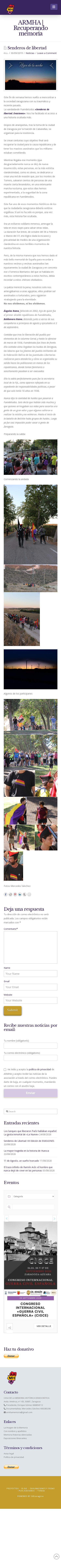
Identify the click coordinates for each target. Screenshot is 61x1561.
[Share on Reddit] (10, 894)
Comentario (11, 928)
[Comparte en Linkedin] (20, 894)
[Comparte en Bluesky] (25, 894)
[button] (53, 7)
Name (7, 967)
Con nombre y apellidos (15, 1431)
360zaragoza (37, 1496)
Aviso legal (9, 1453)
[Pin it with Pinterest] (15, 894)
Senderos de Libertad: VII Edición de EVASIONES (29, 1140)
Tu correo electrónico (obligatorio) (22, 1052)
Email (6, 981)
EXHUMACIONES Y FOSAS (42, 1488)
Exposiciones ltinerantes (15, 1438)
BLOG (24, 1488)
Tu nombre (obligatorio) (16, 1040)
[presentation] (7, 1218)
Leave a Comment (47, 53)
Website (8, 994)
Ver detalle (44, 1326)
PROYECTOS (13, 1488)
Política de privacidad (14, 1457)
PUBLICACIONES (26, 1490)
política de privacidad (40, 1069)
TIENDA (41, 1490)
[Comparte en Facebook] (6, 894)
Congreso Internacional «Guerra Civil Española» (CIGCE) (30, 1309)
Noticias (30, 53)
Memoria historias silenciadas (18, 1434)
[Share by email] (29, 894)
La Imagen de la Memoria (16, 1427)
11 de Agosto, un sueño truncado (21, 1160)
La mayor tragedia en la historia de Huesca (26, 1150)
